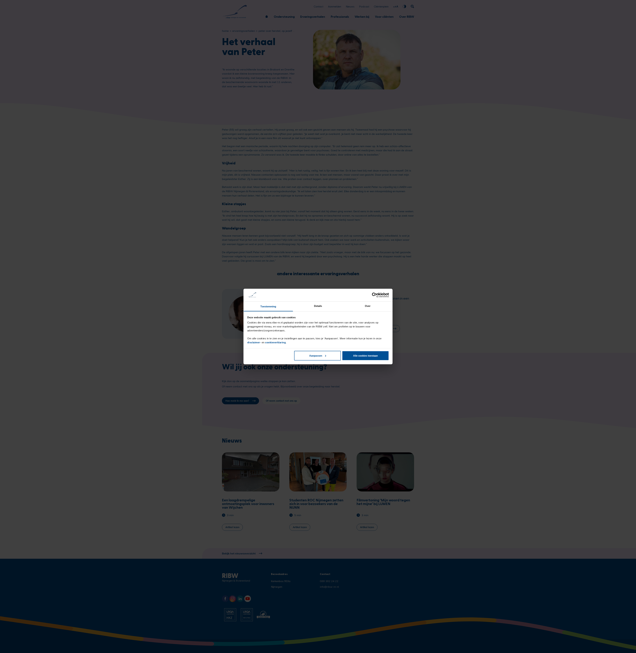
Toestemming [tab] (268, 306)
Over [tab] (368, 306)
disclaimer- (254, 342)
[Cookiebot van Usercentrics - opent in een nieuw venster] (374, 294)
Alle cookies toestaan (365, 355)
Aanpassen (315, 355)
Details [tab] (318, 306)
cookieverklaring (275, 342)
